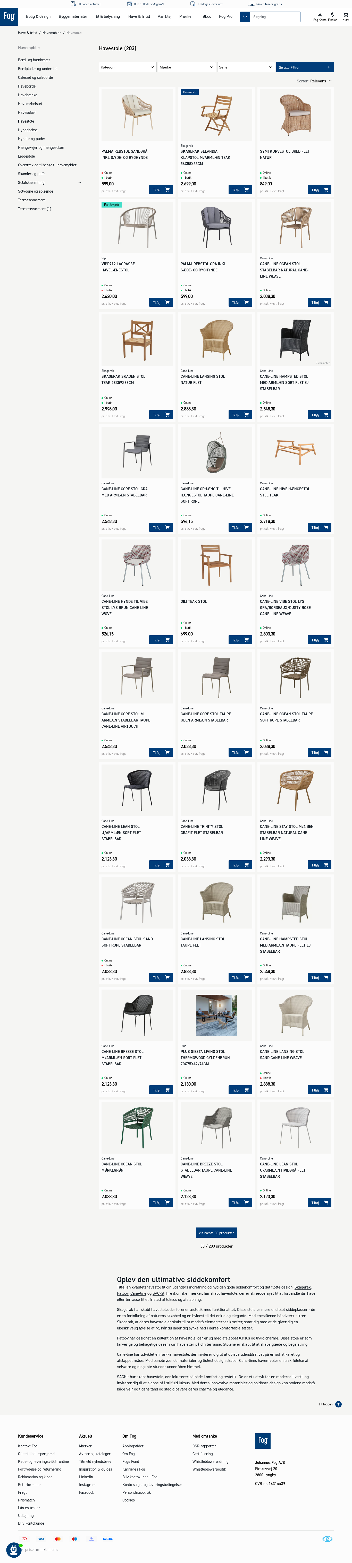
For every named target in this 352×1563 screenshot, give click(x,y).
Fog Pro (225, 16)
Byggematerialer (73, 16)
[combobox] (275, 17)
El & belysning (108, 16)
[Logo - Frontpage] (9, 17)
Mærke (165, 67)
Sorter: (302, 80)
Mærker (186, 16)
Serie (223, 67)
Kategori (107, 67)
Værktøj (165, 16)
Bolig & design (38, 16)
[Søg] (245, 17)
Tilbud (206, 16)
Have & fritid (139, 16)
